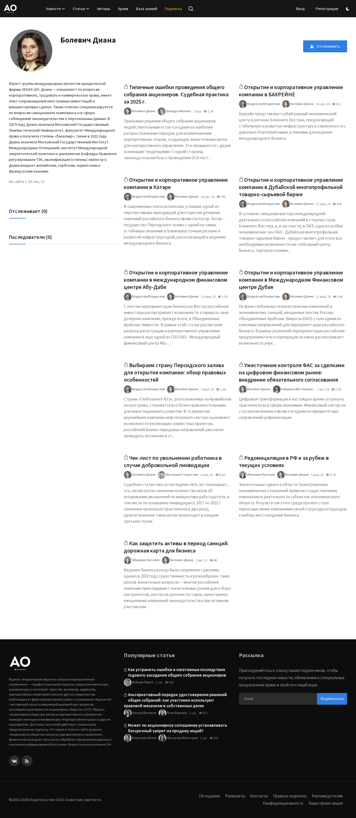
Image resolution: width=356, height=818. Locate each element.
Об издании (209, 796)
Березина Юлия (144, 738)
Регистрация (327, 8)
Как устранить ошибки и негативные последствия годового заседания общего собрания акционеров (177, 672)
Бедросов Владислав (263, 104)
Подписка (173, 8)
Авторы (103, 8)
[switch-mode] (348, 9)
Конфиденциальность (283, 803)
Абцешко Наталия (261, 474)
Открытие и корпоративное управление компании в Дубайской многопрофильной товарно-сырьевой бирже (291, 187)
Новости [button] (53, 8)
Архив (123, 8)
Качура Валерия (144, 713)
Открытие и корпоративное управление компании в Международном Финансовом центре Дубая (291, 279)
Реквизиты (235, 796)
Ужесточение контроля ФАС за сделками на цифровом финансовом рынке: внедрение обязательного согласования (292, 372)
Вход (300, 8)
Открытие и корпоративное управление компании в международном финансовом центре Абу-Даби (176, 279)
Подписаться (332, 698)
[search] (191, 9)
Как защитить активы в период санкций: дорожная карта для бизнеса (176, 547)
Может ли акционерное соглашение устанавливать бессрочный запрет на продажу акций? (177, 728)
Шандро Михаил (178, 111)
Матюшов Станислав (181, 474)
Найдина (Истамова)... (298, 389)
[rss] (27, 760)
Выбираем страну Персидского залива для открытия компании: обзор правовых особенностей (175, 372)
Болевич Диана (143, 111)
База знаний (146, 8)
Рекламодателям (327, 796)
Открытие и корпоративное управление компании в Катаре (176, 183)
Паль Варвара (176, 713)
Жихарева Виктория (182, 738)
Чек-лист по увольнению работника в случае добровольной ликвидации (173, 461)
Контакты (259, 796)
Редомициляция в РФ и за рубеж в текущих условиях (284, 461)
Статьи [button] (79, 8)
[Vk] (14, 760)
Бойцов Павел (142, 682)
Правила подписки (290, 796)
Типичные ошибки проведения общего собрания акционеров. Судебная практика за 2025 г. (176, 94)
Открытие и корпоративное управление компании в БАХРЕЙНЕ (291, 90)
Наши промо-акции (325, 803)
